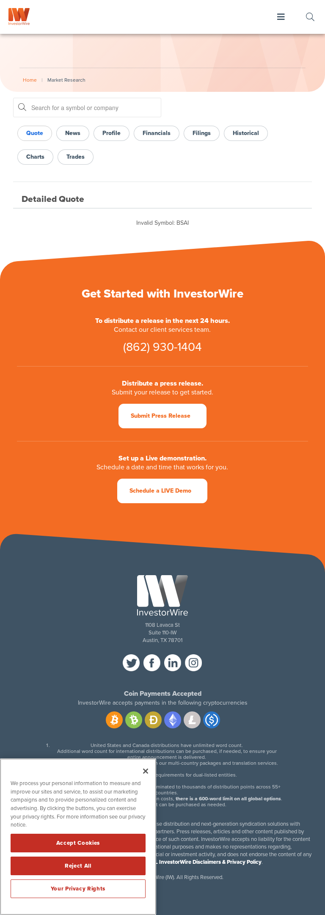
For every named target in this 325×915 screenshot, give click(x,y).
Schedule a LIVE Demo (160, 490)
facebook (151, 662)
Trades (75, 156)
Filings (202, 133)
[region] (78, 836)
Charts (35, 156)
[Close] (145, 771)
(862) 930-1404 (162, 347)
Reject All (78, 866)
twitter (131, 662)
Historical (246, 133)
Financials (157, 133)
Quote (34, 133)
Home (30, 80)
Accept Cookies (78, 843)
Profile (111, 133)
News (72, 133)
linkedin (172, 662)
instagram (193, 662)
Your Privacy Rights (78, 888)
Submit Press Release (160, 415)
